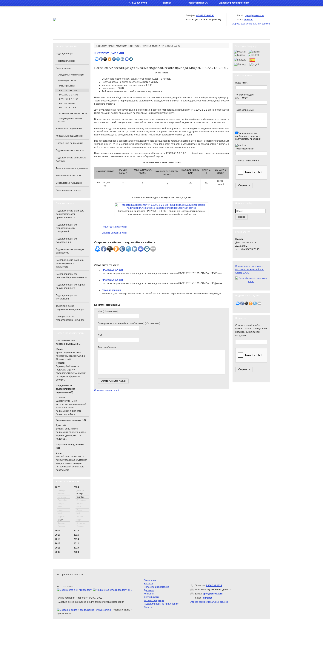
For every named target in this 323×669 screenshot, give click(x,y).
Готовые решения (151, 46)
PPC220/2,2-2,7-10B (112, 270)
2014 (76, 539)
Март (60, 520)
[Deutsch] (253, 55)
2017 (57, 535)
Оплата (148, 607)
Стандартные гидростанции (71, 75)
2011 (57, 547)
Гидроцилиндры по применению (161, 603)
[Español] (252, 59)
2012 (76, 543)
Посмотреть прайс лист (114, 226)
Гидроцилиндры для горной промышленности (70, 286)
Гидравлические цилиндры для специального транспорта (70, 263)
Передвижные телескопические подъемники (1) (65, 389)
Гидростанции (134, 46)
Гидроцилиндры (64, 53)
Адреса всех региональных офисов (209, 602)
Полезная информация (156, 587)
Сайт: (101, 335)
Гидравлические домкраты (70, 150)
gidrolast (167, 2)
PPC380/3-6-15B (67, 103)
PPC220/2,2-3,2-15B (112, 280)
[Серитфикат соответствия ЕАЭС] (251, 279)
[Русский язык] (262, 3)
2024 (76, 487)
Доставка (149, 590)
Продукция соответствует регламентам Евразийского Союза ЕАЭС (249, 269)
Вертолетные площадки (69, 183)
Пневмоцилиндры (65, 61)
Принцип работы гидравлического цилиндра (70, 318)
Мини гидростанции (67, 80)
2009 (57, 552)
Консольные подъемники (69, 136)
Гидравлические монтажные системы (71, 159)
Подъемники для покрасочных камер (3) (68, 342)
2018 (76, 530)
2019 (57, 530)
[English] (254, 51)
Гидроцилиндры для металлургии (67, 297)
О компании (89, 35)
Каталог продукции (122, 35)
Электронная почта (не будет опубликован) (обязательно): (129, 323)
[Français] (240, 59)
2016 (76, 535)
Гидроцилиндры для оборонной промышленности (71, 276)
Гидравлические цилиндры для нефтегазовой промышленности (70, 214)
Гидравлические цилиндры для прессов (70, 251)
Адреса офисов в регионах (234, 2)
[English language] (267, 3)
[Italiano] (239, 55)
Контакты (177, 35)
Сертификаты (151, 597)
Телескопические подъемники (72, 168)
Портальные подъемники (69, 143)
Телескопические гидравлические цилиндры (70, 308)
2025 (57, 487)
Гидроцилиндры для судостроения (67, 240)
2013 (57, 543)
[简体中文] (240, 64)
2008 (76, 552)
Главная (64, 35)
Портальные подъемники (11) (70, 446)
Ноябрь (80, 493)
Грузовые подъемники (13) (71, 420)
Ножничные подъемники (69, 128)
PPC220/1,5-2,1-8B (68, 90)
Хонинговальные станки (68, 175)
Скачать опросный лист (114, 232)
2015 (57, 539)
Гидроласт (101, 46)
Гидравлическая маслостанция (72, 113)
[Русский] (240, 51)
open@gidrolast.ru (198, 2)
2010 (76, 547)
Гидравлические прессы (68, 190)
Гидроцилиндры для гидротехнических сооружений (67, 228)
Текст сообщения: (107, 347)
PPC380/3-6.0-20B (67, 107)
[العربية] (254, 64)
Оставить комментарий (106, 390)
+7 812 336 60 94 (138, 2)
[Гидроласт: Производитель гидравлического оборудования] (54, 19)
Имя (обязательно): (108, 311)
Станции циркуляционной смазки (70, 120)
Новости (153, 35)
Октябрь (80, 497)
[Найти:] (251, 211)
